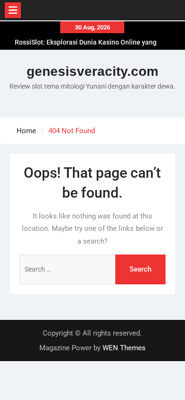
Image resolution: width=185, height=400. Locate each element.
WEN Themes (124, 348)
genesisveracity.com (92, 71)
